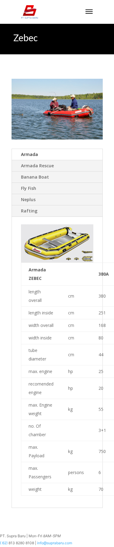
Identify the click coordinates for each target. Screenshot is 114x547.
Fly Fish (28, 188)
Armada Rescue (37, 165)
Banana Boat (35, 177)
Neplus (28, 199)
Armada (29, 154)
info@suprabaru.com (54, 543)
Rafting (29, 211)
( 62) (4, 543)
